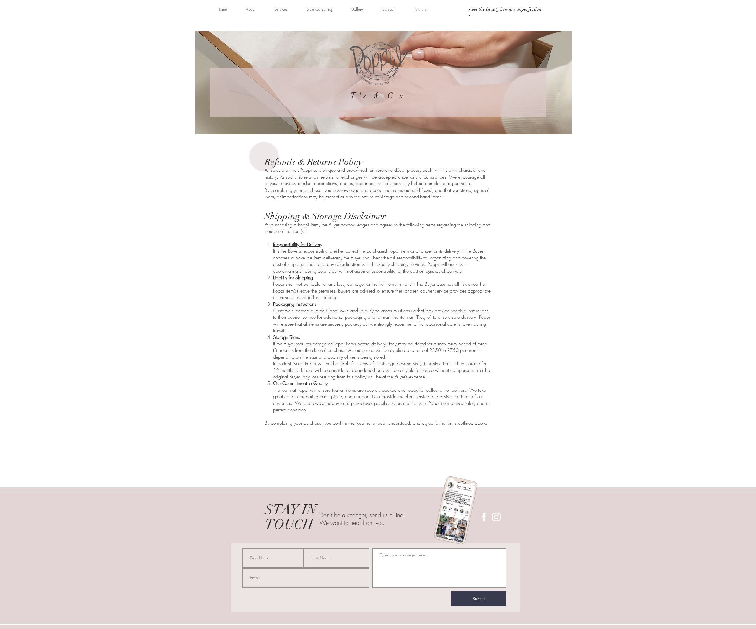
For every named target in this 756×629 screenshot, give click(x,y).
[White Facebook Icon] (484, 517)
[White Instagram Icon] (496, 517)
